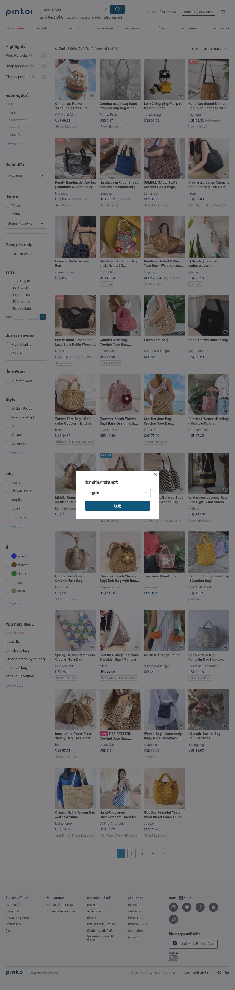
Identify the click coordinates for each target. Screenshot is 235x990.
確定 (117, 505)
